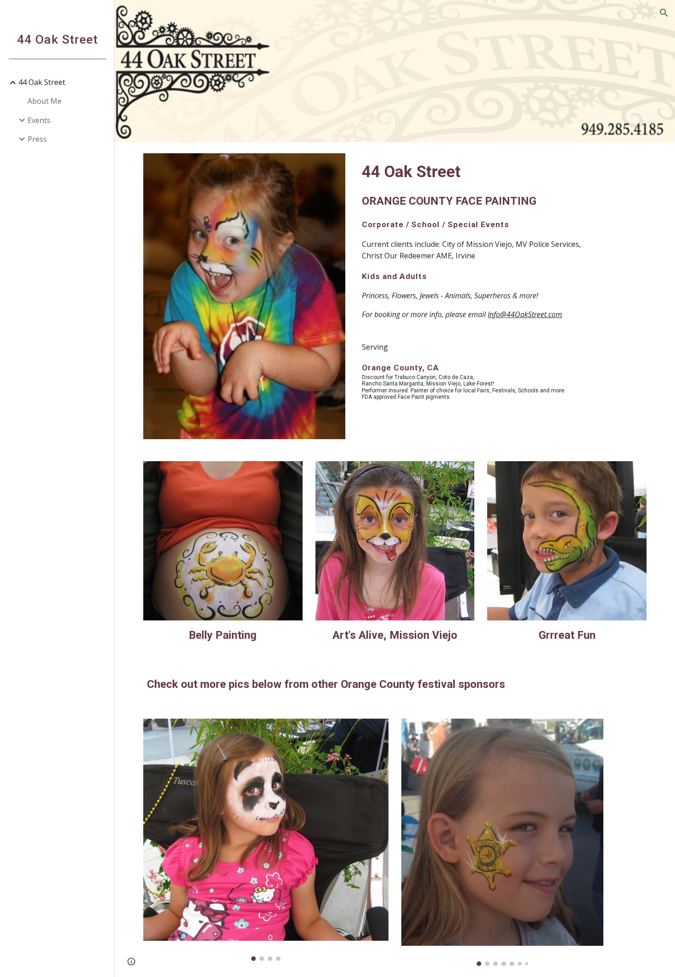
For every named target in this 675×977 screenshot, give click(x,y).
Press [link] (37, 139)
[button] (664, 13)
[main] (502, 244)
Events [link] (39, 120)
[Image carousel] (265, 840)
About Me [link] (45, 101)
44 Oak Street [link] (41, 82)
